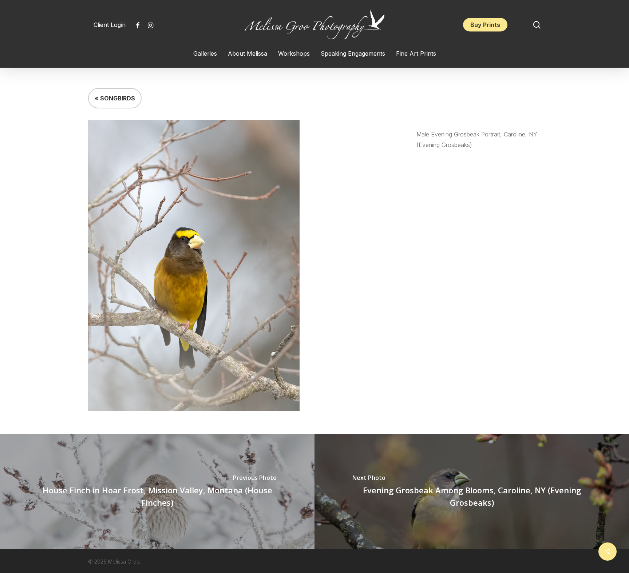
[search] (537, 25)
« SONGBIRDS (115, 98)
